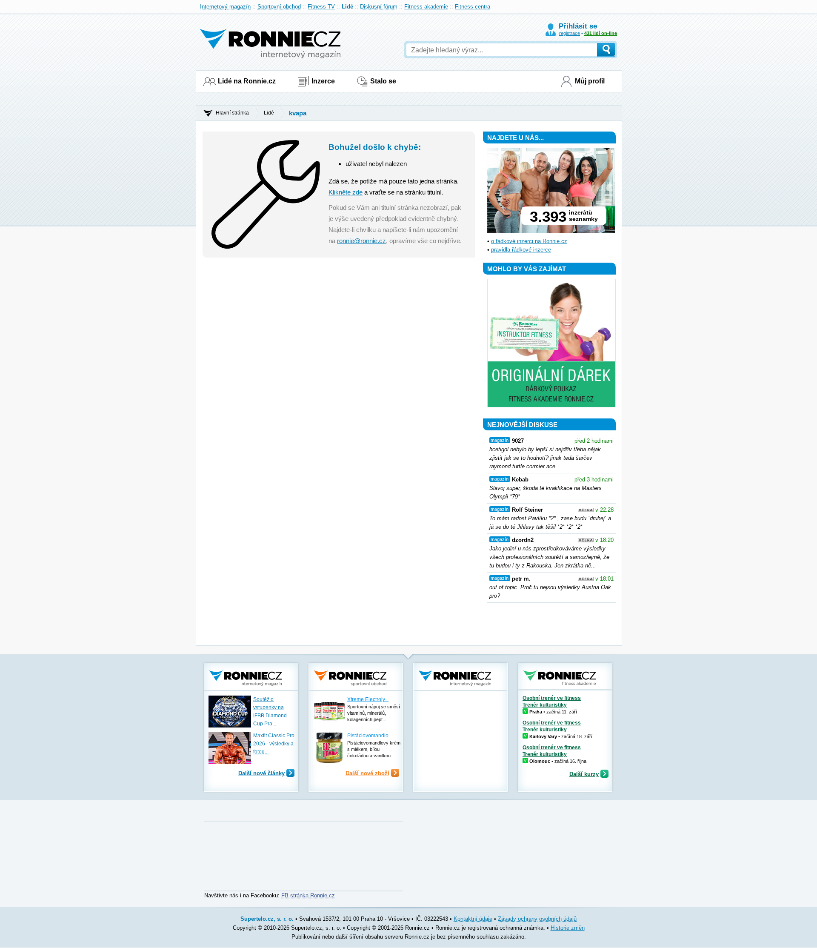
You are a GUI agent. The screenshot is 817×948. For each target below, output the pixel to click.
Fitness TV (321, 6)
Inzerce (323, 81)
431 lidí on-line (600, 33)
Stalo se (383, 81)
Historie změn (568, 928)
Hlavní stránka (232, 113)
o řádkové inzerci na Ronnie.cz (529, 241)
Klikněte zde (346, 192)
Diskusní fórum (378, 6)
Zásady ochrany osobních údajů (537, 919)
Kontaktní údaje (473, 919)
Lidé (347, 6)
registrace (569, 33)
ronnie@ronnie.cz (361, 240)
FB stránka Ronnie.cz (308, 895)
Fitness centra (472, 6)
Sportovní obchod (279, 6)
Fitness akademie (426, 6)
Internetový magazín (225, 6)
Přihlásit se (578, 26)
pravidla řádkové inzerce (521, 249)
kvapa (297, 113)
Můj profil (590, 81)
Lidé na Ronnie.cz (247, 81)
